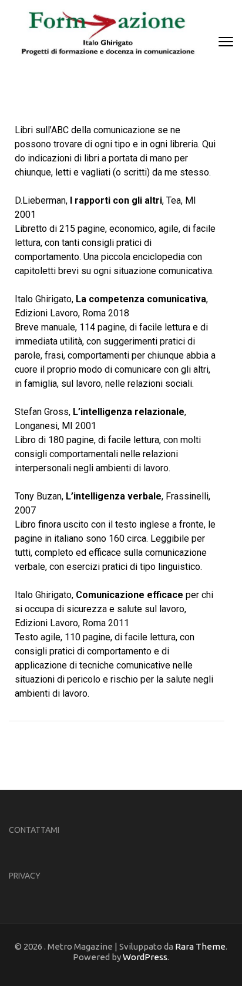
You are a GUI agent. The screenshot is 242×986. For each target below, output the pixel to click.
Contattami (34, 830)
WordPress (145, 957)
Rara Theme (200, 946)
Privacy (25, 875)
